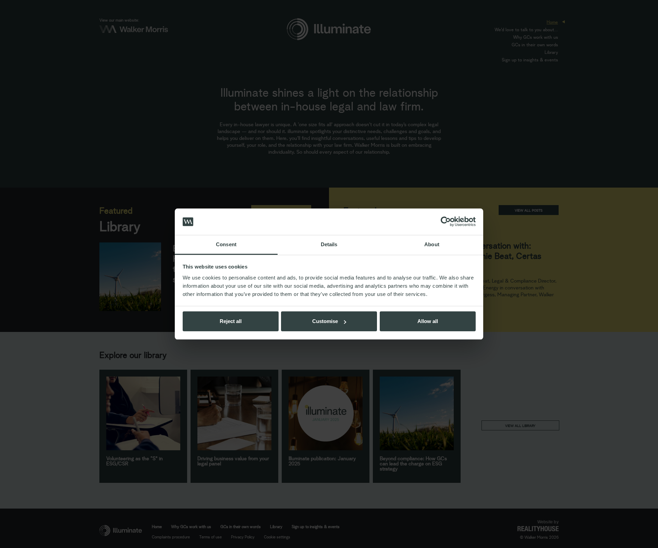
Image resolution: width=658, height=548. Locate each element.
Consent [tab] (226, 244)
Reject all (231, 321)
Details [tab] (329, 244)
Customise (325, 321)
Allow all (427, 321)
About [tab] (431, 244)
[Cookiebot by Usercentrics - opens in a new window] (446, 222)
